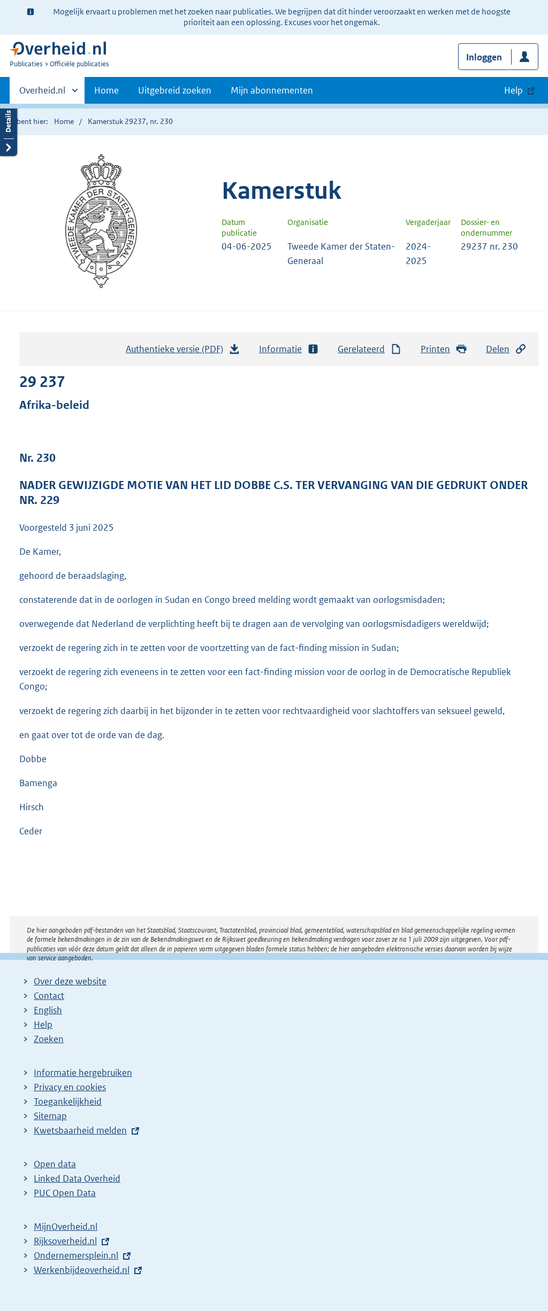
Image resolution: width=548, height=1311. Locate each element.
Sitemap (50, 1116)
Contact (49, 996)
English (48, 1010)
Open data (55, 1164)
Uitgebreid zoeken (174, 90)
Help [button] (513, 90)
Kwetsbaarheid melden (80, 1130)
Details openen (8, 129)
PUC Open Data (65, 1193)
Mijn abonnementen (272, 90)
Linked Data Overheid (77, 1178)
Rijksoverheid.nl (65, 1241)
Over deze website (70, 981)
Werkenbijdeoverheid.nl (82, 1270)
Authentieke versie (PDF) (177, 352)
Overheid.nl (42, 94)
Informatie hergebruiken (83, 1073)
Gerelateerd (361, 349)
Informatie (280, 349)
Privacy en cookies (70, 1087)
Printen (435, 349)
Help (43, 1024)
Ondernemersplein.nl (76, 1255)
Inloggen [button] (484, 57)
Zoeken (49, 1039)
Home (106, 90)
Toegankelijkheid (68, 1101)
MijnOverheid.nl (65, 1226)
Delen (497, 349)
